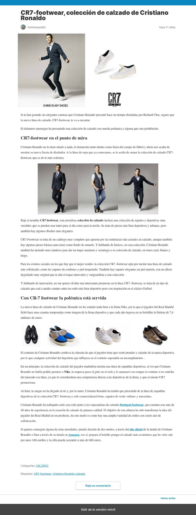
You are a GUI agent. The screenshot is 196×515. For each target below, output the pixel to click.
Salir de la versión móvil (98, 509)
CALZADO (42, 465)
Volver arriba (168, 498)
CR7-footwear (42, 473)
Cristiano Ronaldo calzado (69, 473)
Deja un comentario (98, 485)
